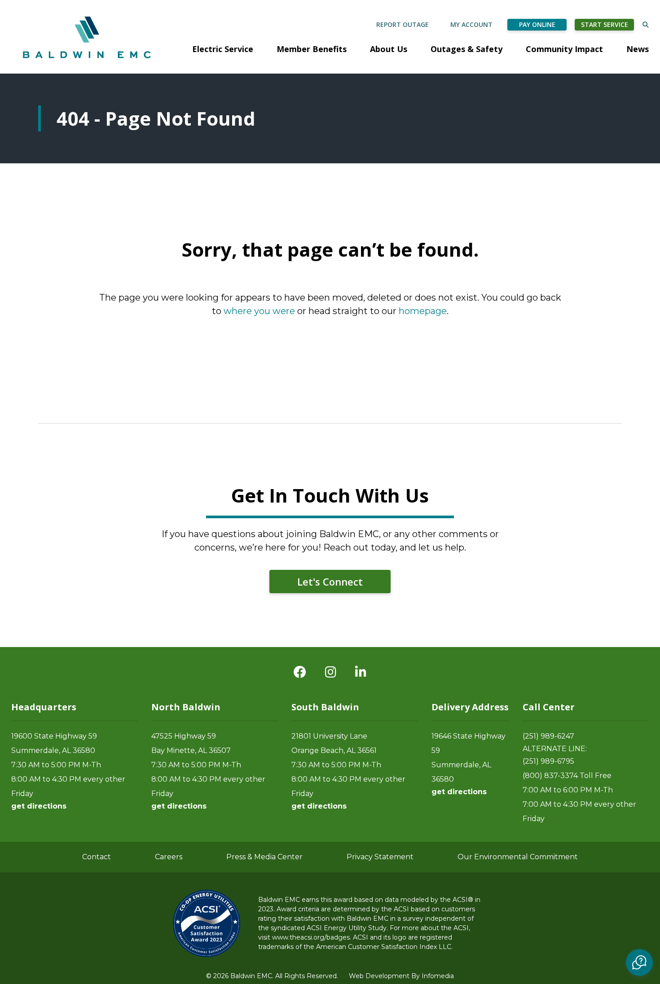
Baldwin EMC (88, 37)
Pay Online (537, 24)
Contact (96, 857)
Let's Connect (330, 581)
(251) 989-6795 (548, 761)
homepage (423, 311)
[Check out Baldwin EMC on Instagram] (331, 672)
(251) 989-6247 (548, 736)
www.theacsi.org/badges (311, 937)
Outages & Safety (466, 49)
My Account (471, 24)
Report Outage (402, 24)
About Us (388, 49)
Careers (168, 857)
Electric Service (222, 49)
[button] (639, 962)
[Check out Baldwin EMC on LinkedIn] (361, 672)
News (637, 49)
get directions (38, 806)
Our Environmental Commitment (518, 857)
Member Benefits (312, 49)
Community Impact (564, 49)
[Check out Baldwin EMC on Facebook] (300, 672)
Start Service (604, 24)
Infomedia (438, 976)
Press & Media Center (264, 857)
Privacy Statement (380, 857)
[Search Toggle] (645, 24)
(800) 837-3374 (550, 775)
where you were (259, 311)
